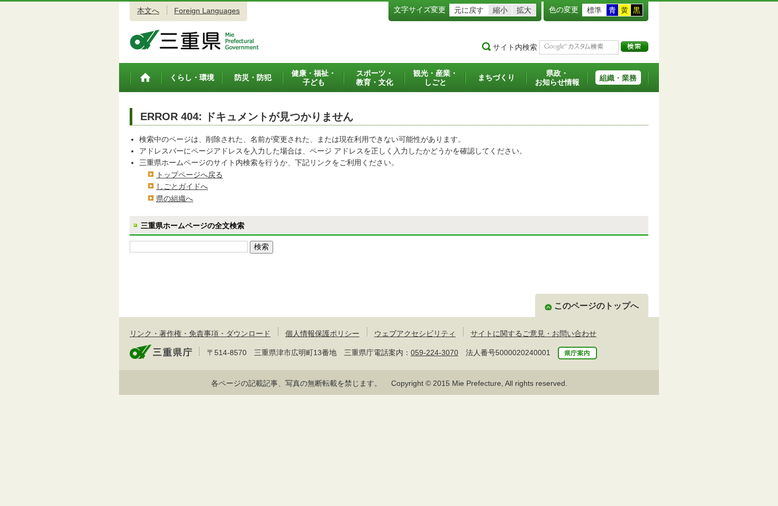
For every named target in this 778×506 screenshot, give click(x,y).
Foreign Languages (207, 10)
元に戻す (469, 10)
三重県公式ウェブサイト (194, 40)
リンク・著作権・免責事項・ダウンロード (200, 333)
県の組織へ (174, 198)
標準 (594, 10)
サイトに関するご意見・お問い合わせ (533, 333)
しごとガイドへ (182, 186)
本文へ (148, 10)
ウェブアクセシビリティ (415, 333)
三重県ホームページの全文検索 (193, 225)
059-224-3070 (434, 352)
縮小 (500, 10)
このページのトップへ (596, 305)
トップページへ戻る (189, 174)
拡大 (524, 10)
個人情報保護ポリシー (322, 333)
